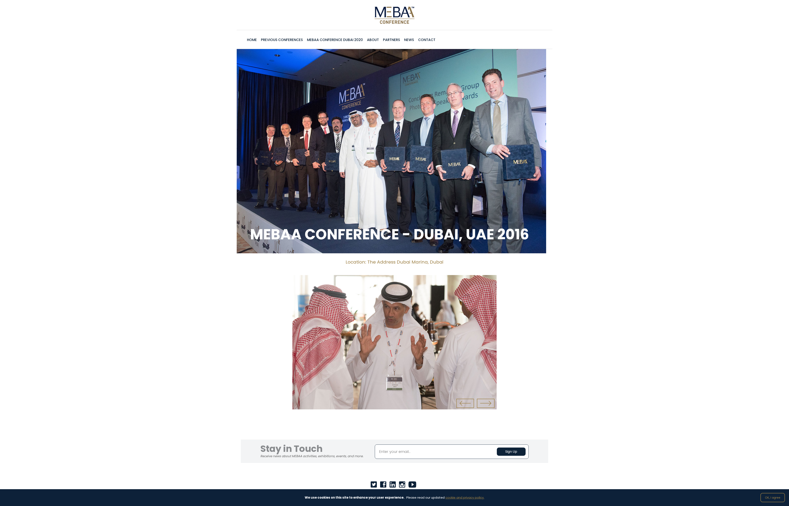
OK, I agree (772, 497)
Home (252, 39)
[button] (465, 403)
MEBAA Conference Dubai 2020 (335, 39)
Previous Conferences (282, 39)
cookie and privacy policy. (464, 497)
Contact (426, 39)
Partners (391, 39)
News (409, 39)
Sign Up (511, 451)
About (373, 39)
